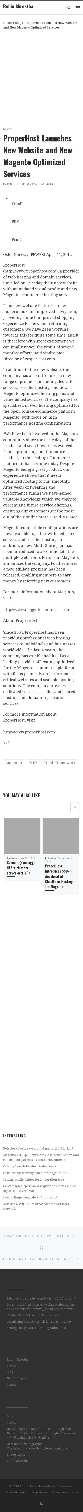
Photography (16, 1454)
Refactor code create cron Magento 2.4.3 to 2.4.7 (38, 1148)
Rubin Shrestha (18, 1359)
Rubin (11, 183)
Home (7, 22)
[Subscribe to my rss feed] (41, 1503)
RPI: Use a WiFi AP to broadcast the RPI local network (36, 1206)
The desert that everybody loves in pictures (38, 1448)
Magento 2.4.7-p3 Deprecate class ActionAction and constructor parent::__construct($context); (41, 1157)
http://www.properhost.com (30, 271)
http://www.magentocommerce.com (36, 609)
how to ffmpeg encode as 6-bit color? (30, 1197)
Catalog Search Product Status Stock (29, 1166)
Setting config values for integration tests (34, 1179)
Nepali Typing (17, 1378)
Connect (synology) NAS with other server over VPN (21, 868)
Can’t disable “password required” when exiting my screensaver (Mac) (39, 1188)
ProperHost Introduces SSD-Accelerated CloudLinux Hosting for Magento (59, 876)
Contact (12, 1384)
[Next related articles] (75, 807)
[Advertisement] (41, 77)
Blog (18, 22)
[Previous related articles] (64, 807)
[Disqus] (41, 960)
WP (24, 1492)
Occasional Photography (24, 1444)
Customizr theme (66, 1492)
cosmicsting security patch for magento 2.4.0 (36, 1173)
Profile (11, 1366)
